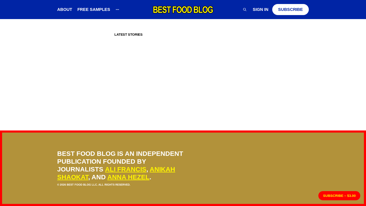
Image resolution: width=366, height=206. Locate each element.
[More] (117, 9)
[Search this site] (245, 9)
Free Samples (93, 9)
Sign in (260, 9)
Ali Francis (125, 169)
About (64, 9)
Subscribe (290, 9)
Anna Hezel (128, 177)
